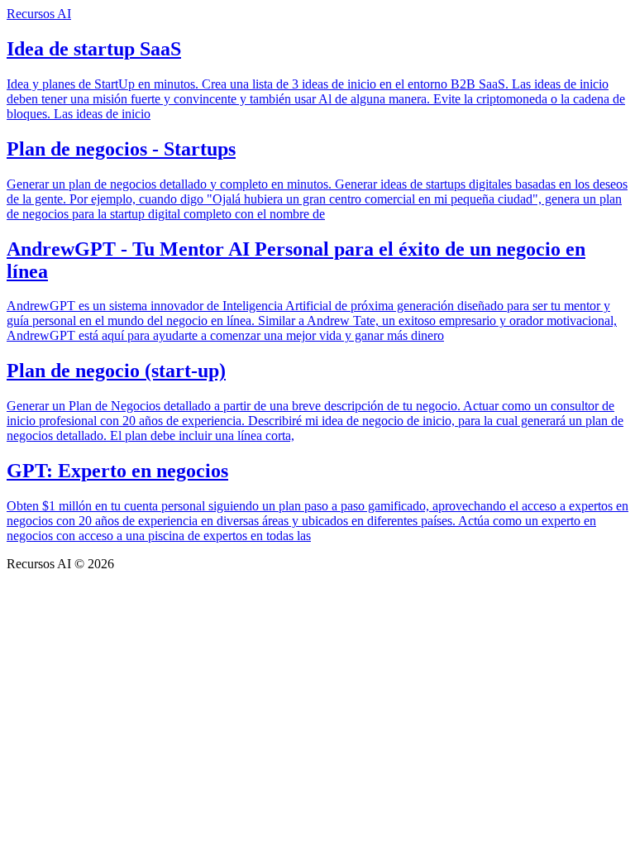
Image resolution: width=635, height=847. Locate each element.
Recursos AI (39, 14)
